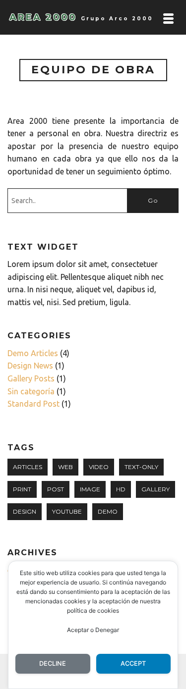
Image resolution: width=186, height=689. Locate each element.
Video (99, 467)
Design (24, 511)
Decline (52, 663)
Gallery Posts (31, 378)
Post (55, 489)
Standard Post (33, 403)
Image (90, 489)
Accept (133, 663)
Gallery (155, 489)
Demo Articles (32, 353)
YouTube (67, 511)
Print (22, 489)
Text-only (141, 467)
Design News (30, 365)
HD (120, 489)
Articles (27, 467)
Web (65, 467)
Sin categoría (31, 391)
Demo (108, 511)
